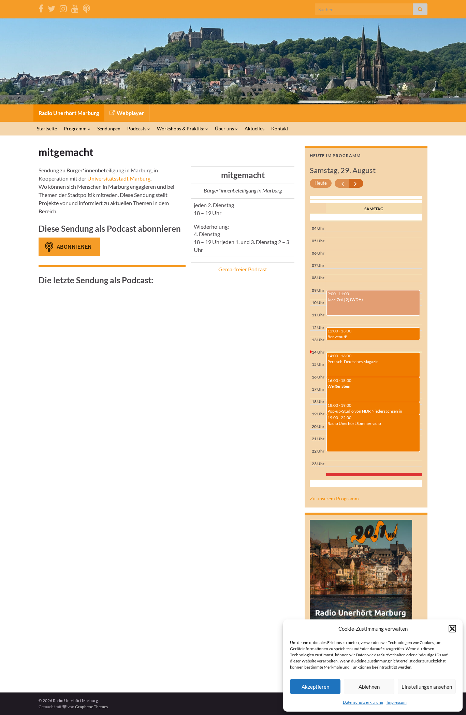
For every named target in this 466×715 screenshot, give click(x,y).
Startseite (47, 128)
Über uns (225, 128)
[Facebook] (41, 7)
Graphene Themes (91, 706)
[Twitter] (51, 7)
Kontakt (279, 128)
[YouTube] (74, 7)
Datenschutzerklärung (363, 702)
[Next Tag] (356, 183)
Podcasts (137, 128)
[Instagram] (63, 7)
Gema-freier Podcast (242, 269)
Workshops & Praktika (181, 128)
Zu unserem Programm (334, 498)
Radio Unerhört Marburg (69, 113)
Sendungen (108, 128)
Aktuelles (254, 128)
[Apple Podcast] (86, 7)
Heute (321, 183)
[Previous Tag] (342, 183)
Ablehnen (369, 687)
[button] (452, 628)
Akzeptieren (315, 687)
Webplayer (130, 113)
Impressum (397, 702)
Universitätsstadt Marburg (118, 178)
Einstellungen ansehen (427, 687)
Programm (76, 128)
